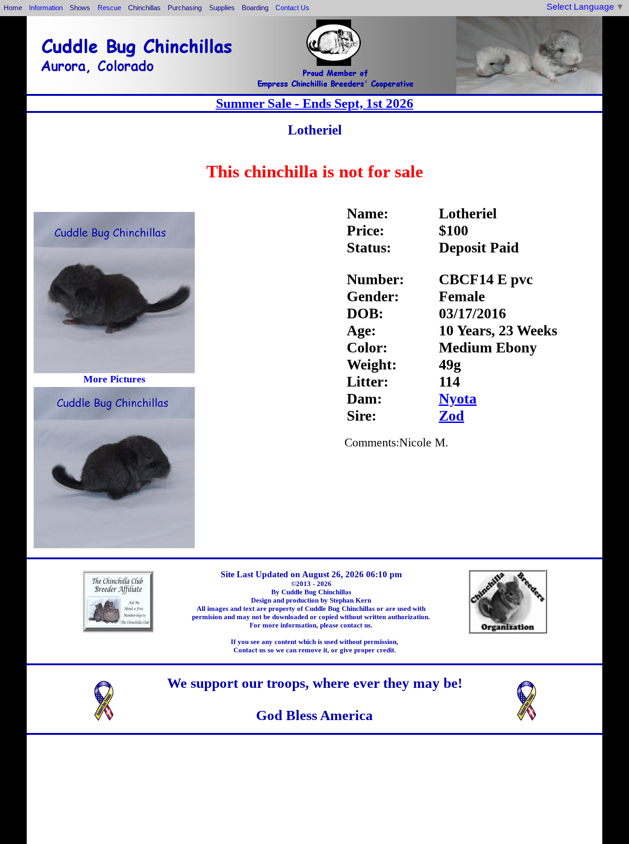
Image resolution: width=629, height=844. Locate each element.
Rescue (109, 8)
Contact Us (292, 8)
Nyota (458, 398)
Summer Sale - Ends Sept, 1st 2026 (315, 103)
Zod (451, 415)
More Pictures (114, 379)
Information (46, 8)
